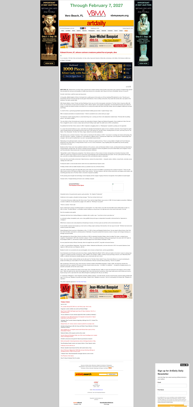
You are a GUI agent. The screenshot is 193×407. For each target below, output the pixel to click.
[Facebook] (81, 28)
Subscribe (104, 30)
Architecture (103, 365)
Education (91, 368)
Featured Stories (102, 366)
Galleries (79, 30)
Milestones (94, 365)
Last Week (68, 30)
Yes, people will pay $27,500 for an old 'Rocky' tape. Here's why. (76, 306)
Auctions (108, 366)
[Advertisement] (115, 311)
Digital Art (99, 365)
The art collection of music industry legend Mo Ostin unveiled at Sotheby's (78, 314)
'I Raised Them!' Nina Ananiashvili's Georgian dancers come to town (77, 353)
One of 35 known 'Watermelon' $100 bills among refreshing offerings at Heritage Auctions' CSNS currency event (78, 350)
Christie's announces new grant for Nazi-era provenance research (76, 338)
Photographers (92, 30)
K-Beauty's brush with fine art (68, 345)
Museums (84, 30)
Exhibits (87, 365)
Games (98, 30)
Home (62, 30)
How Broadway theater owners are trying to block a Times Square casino (78, 343)
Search (115, 30)
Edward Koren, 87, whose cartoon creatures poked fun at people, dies (77, 323)
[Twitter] (83, 28)
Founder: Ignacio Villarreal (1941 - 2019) (96, 385)
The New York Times (81, 281)
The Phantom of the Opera (76, 185)
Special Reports (95, 366)
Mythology (96, 368)
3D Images (101, 368)
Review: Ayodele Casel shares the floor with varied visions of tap (76, 347)
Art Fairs (112, 366)
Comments (110, 30)
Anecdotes (83, 368)
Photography (109, 365)
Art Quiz (87, 368)
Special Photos (88, 366)
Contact (121, 30)
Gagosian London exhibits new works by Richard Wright (74, 308)
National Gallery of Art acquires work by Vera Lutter (73, 333)
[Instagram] (85, 28)
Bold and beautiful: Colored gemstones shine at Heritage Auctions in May (78, 341)
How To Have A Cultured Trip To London (70, 358)
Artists (73, 30)
